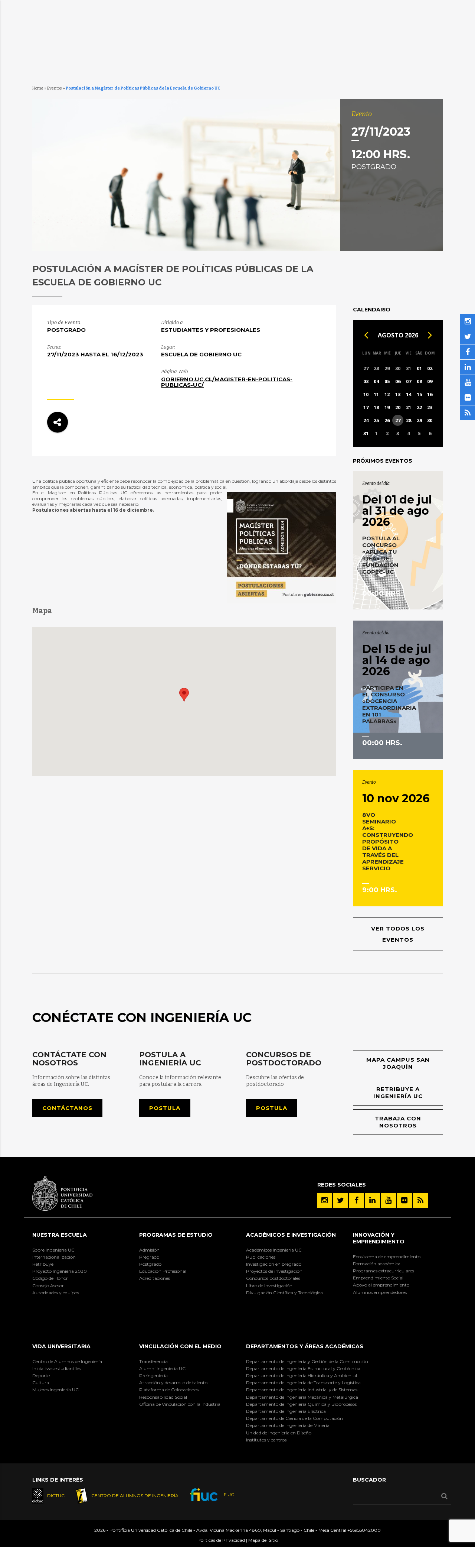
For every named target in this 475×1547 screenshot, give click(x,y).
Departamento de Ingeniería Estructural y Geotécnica (303, 1368)
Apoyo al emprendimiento (381, 1285)
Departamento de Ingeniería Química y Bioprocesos (301, 1404)
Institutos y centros (266, 1440)
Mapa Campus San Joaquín (398, 1063)
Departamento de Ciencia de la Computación (294, 1418)
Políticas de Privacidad (221, 1540)
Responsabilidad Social (163, 1397)
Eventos (54, 88)
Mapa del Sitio (263, 1540)
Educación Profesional (162, 1271)
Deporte (41, 1375)
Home (37, 88)
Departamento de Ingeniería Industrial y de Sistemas (301, 1389)
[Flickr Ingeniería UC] (404, 1200)
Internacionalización (54, 1257)
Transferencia (153, 1361)
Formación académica (376, 1263)
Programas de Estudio (176, 1235)
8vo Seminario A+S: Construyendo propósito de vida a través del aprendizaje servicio (387, 841)
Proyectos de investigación (274, 1271)
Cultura (40, 1382)
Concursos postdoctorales (273, 1278)
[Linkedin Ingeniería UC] (372, 1200)
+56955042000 (364, 1530)
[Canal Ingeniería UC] (388, 1200)
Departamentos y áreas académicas (304, 1346)
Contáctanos (67, 1107)
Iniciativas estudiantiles (56, 1368)
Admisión (149, 1250)
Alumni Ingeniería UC (162, 1368)
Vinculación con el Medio (180, 1346)
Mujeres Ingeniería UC (55, 1389)
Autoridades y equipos (55, 1292)
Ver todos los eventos (398, 934)
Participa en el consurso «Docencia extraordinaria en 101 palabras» (389, 704)
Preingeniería (153, 1375)
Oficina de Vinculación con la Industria (179, 1404)
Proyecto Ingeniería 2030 (59, 1271)
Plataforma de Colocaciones (169, 1389)
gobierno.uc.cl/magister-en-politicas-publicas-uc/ (226, 382)
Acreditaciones (154, 1278)
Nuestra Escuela (59, 1235)
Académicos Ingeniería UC (274, 1250)
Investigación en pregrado (273, 1264)
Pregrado (149, 1257)
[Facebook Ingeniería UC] (356, 1200)
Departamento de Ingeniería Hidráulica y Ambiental (301, 1375)
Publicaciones (260, 1257)
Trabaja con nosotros (398, 1122)
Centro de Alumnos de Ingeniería (67, 1361)
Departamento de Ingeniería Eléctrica (286, 1411)
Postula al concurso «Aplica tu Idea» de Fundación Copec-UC (381, 555)
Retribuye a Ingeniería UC (398, 1092)
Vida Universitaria (61, 1346)
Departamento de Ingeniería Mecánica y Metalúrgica (302, 1397)
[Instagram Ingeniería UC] (324, 1200)
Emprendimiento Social (378, 1278)
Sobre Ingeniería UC (53, 1250)
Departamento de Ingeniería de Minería (288, 1425)
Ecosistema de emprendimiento (386, 1256)
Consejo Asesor (48, 1285)
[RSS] (420, 1200)
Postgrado (150, 1264)
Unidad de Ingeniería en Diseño (278, 1433)
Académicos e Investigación (291, 1235)
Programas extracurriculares (383, 1270)
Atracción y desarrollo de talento (173, 1382)
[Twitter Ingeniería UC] (340, 1200)
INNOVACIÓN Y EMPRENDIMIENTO (378, 1238)
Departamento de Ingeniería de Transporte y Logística (303, 1382)
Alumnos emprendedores (380, 1292)
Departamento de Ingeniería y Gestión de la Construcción (307, 1361)
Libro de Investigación (269, 1285)
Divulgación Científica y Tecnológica (284, 1292)
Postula (164, 1107)
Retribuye (42, 1264)
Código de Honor (50, 1278)
